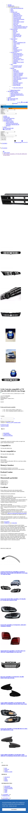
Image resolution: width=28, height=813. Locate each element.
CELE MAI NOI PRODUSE (16, 8)
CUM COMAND (14, 92)
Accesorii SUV (13, 52)
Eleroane (15, 41)
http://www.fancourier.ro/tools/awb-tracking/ (17, 513)
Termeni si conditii (8, 771)
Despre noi (6, 769)
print (3, 428)
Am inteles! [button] (14, 809)
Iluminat (12, 68)
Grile (14, 40)
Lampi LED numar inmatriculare (20, 77)
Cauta (2, 139)
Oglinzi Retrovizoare (17, 15)
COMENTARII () (7, 434)
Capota (14, 45)
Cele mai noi (7, 777)
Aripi (14, 37)
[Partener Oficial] (6, 2)
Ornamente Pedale (17, 18)
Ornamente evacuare (17, 65)
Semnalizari (15, 81)
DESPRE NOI (11, 5)
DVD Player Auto (17, 16)
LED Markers (16, 71)
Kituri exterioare (13, 29)
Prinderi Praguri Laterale (18, 62)
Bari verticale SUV (17, 58)
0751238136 (4, 148)
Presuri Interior (16, 13)
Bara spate (15, 31)
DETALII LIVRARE (8, 435)
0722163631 (7, 521)
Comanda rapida (16, 422)
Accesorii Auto (13, 12)
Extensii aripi (16, 57)
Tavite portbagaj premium (18, 19)
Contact (9, 97)
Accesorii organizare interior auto (20, 26)
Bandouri (15, 48)
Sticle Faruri (15, 47)
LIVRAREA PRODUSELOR (17, 95)
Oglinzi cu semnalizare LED (19, 42)
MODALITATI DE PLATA (16, 93)
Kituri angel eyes (16, 76)
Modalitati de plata (8, 787)
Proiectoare (15, 80)
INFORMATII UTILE (13, 91)
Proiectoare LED (16, 84)
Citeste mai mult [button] (13, 806)
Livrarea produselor (8, 788)
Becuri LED (15, 70)
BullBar (15, 63)
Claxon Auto (16, 23)
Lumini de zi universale (18, 73)
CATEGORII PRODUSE (8, 118)
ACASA (10, 4)
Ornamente (15, 60)
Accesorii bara (16, 51)
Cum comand (7, 786)
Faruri (11, 9)
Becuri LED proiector (18, 82)
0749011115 (7, 523)
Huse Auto (15, 24)
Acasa (5, 768)
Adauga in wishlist (5, 425)
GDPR (5, 790)
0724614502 (14, 523)
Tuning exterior (13, 38)
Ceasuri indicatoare (17, 79)
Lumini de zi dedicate (17, 75)
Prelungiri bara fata (17, 35)
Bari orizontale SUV (17, 56)
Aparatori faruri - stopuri (18, 59)
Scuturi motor (16, 20)
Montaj (5, 789)
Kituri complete (16, 34)
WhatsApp (5, 424)
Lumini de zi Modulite (18, 74)
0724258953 (4, 143)
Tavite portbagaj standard (18, 21)
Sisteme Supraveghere (15, 90)
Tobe (11, 64)
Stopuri (12, 10)
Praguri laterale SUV (17, 53)
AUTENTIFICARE (9, 128)
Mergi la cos (9, 422)
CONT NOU (7, 129)
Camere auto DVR (17, 25)
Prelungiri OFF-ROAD (18, 54)
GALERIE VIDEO (7, 119)
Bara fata (15, 30)
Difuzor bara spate (17, 36)
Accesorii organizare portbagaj (19, 27)
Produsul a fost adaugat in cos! (7, 421)
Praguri (14, 32)
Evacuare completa (17, 67)
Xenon (14, 69)
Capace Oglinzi (16, 43)
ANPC (5, 792)
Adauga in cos (4, 422)
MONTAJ (12, 96)
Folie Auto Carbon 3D (18, 87)
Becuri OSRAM (16, 85)
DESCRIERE (6, 433)
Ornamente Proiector (17, 49)
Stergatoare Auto (16, 14)
